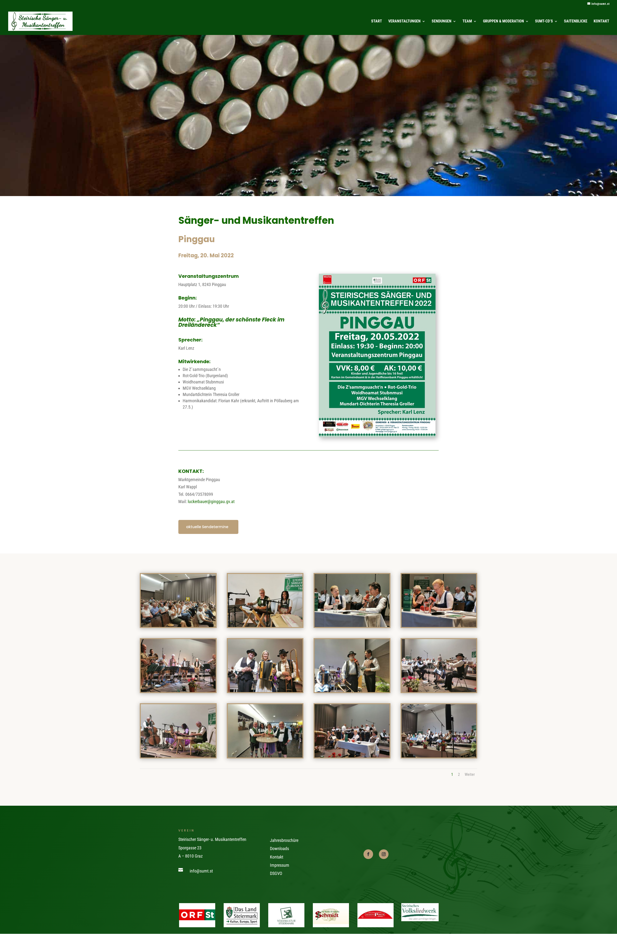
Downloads (279, 848)
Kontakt (276, 856)
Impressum (279, 865)
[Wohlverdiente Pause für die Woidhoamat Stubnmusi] (265, 755)
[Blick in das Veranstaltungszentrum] (178, 625)
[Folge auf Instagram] (384, 854)
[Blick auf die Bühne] (439, 755)
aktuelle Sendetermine (207, 526)
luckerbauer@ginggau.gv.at (211, 501)
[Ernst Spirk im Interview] (352, 690)
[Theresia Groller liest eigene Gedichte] (439, 625)
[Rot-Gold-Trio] (439, 690)
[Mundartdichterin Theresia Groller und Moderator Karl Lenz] (352, 625)
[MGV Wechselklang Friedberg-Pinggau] (352, 755)
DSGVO (276, 873)
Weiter (470, 774)
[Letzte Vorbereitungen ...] (265, 625)
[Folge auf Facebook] (368, 854)
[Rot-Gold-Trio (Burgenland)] (265, 690)
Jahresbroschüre (284, 840)
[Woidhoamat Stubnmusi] (178, 755)
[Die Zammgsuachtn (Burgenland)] (178, 690)
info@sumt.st (201, 870)
